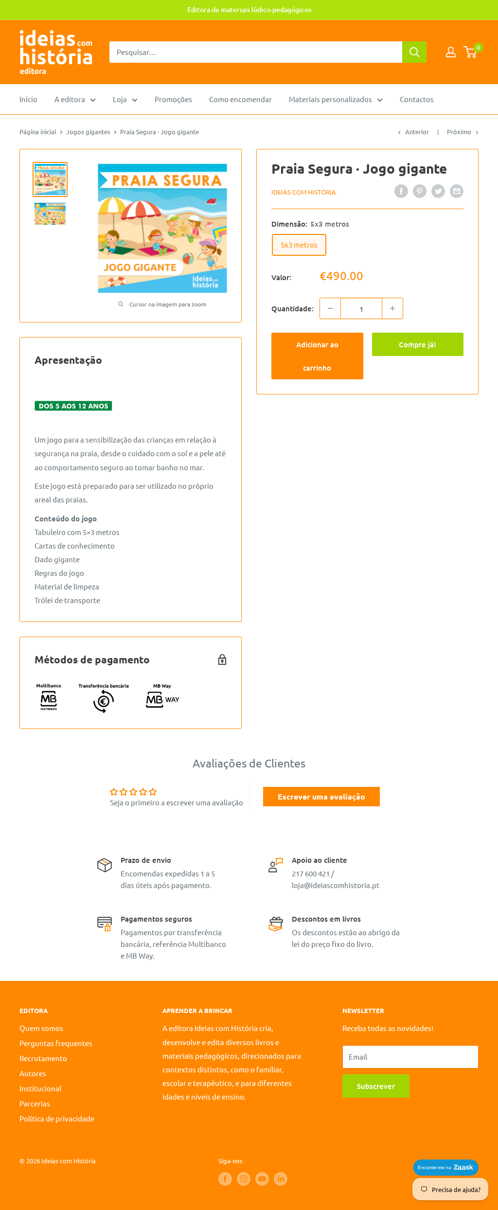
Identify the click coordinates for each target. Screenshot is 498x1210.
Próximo (459, 131)
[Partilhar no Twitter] (438, 190)
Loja (120, 99)
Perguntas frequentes (55, 1043)
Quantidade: (292, 308)
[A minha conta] (451, 52)
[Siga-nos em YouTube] (262, 1179)
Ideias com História (303, 192)
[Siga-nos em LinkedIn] (280, 1179)
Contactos (417, 99)
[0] (470, 52)
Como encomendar (240, 99)
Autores (32, 1073)
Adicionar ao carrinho (317, 356)
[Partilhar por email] (456, 190)
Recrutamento (43, 1058)
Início (28, 99)
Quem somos (41, 1027)
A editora (69, 99)
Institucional (40, 1088)
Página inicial (37, 131)
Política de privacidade (56, 1118)
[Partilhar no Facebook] (401, 190)
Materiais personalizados (330, 99)
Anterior (417, 131)
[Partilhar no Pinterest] (420, 190)
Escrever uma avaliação (321, 796)
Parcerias (34, 1103)
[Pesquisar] (414, 52)
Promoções (173, 99)
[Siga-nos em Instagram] (243, 1179)
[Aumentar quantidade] (392, 308)
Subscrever (376, 1086)
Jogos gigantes (88, 131)
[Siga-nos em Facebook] (225, 1179)
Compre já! (417, 344)
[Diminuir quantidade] (330, 308)
